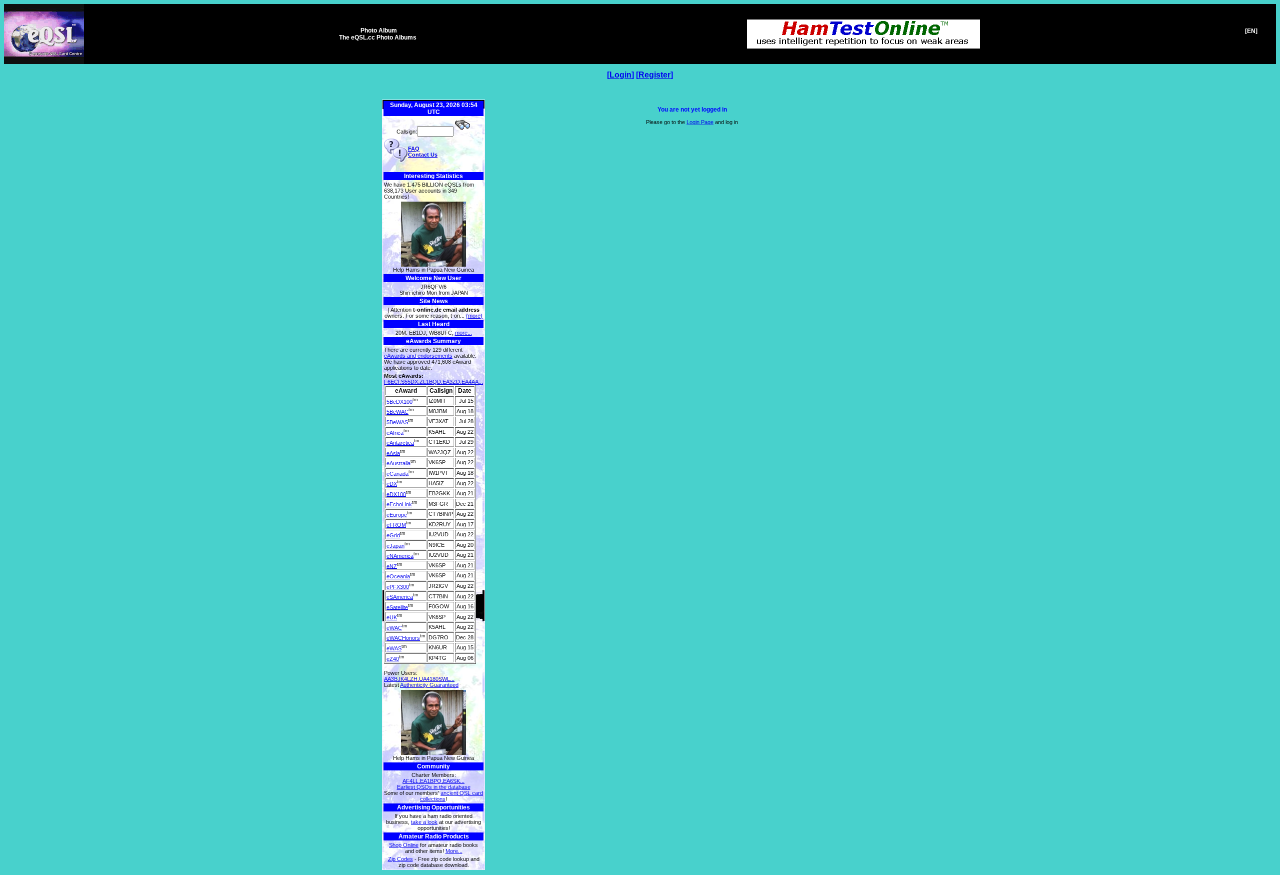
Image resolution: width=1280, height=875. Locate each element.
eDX (391, 484)
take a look (424, 822)
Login (621, 75)
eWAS (394, 648)
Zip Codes (400, 859)
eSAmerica (399, 597)
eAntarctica (400, 443)
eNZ (391, 566)
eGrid (393, 535)
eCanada (397, 473)
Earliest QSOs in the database (433, 787)
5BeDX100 (399, 401)
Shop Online (403, 845)
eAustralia (398, 463)
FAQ (414, 149)
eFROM (396, 525)
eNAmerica (400, 556)
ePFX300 (397, 586)
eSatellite (397, 607)
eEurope (396, 514)
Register (654, 75)
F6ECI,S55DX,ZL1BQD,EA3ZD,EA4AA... (433, 382)
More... (454, 851)
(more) (474, 316)
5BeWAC (397, 412)
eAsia (393, 453)
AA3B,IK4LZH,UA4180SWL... (419, 679)
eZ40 (392, 658)
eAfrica (395, 432)
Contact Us (423, 155)
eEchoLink (399, 504)
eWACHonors (403, 638)
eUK (391, 617)
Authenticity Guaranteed (429, 685)
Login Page (700, 122)
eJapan (395, 545)
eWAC (394, 627)
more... (463, 333)
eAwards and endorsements (418, 356)
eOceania (398, 576)
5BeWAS (397, 422)
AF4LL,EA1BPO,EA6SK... (433, 781)
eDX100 (396, 494)
